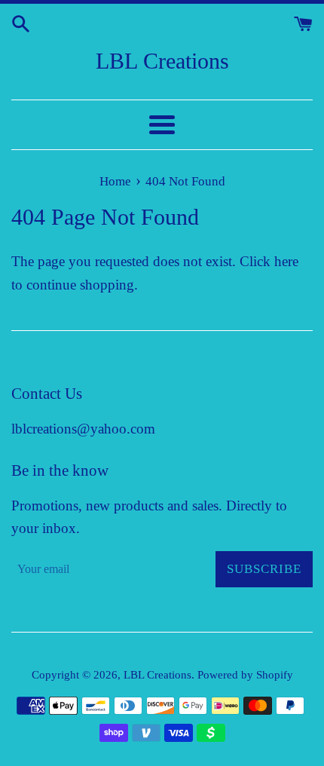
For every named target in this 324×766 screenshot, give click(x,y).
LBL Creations (162, 60)
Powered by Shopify (245, 674)
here (286, 261)
